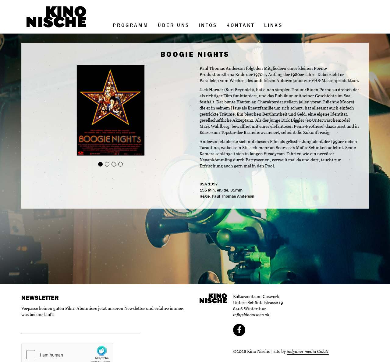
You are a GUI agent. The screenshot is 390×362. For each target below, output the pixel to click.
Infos (208, 25)
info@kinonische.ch (251, 314)
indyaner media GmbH (308, 351)
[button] (42, 110)
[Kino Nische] (56, 17)
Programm (131, 25)
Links (273, 25)
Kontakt (240, 25)
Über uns (174, 25)
